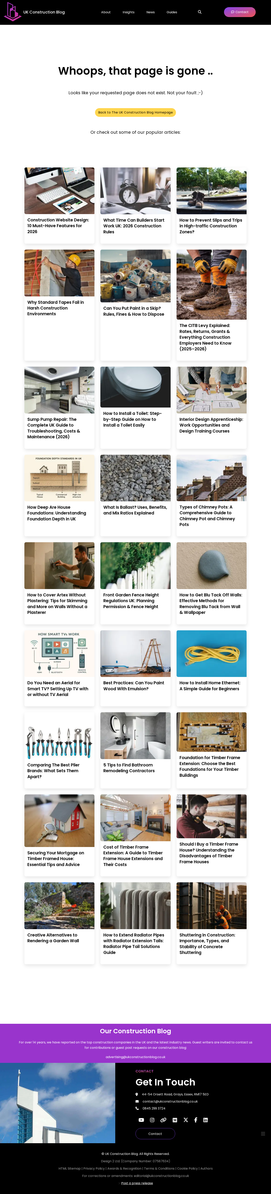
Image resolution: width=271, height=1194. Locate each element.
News (150, 12)
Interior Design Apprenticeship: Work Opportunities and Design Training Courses (211, 425)
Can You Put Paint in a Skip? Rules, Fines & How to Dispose (133, 311)
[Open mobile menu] (263, 1133)
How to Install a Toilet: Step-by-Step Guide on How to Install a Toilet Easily (132, 419)
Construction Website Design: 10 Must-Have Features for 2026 (58, 226)
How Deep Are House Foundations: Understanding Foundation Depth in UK (56, 513)
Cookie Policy (188, 1168)
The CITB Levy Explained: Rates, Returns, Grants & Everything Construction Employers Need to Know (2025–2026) (206, 337)
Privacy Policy (94, 1168)
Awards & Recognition (124, 1168)
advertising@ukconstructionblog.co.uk (135, 1057)
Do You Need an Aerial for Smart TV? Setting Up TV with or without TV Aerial (57, 688)
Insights (129, 12)
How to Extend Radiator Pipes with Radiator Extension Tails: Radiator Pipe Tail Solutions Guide (133, 943)
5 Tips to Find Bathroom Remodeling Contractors (129, 768)
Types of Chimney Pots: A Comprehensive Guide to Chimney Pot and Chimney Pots (207, 515)
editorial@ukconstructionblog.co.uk (161, 1176)
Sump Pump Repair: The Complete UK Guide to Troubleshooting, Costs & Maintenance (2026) (53, 428)
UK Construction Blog (44, 12)
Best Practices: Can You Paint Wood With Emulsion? (133, 685)
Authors (206, 1168)
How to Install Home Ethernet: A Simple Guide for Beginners (210, 685)
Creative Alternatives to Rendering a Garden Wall (53, 938)
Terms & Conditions (159, 1168)
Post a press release (137, 1183)
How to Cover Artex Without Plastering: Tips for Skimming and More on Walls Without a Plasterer (57, 603)
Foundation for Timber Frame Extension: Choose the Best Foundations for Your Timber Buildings (210, 766)
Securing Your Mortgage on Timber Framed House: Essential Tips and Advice (55, 858)
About (106, 12)
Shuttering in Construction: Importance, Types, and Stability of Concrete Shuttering (207, 943)
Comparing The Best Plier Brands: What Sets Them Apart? (53, 771)
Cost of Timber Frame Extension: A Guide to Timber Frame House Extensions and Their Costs (133, 855)
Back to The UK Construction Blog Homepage (135, 112)
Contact (155, 1134)
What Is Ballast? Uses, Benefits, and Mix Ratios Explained (135, 510)
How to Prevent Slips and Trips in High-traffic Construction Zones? (211, 226)
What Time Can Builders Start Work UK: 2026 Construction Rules (133, 226)
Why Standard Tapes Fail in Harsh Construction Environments (55, 308)
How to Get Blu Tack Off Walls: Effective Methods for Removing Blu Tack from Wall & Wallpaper (211, 603)
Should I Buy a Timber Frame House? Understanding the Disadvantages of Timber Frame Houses (209, 852)
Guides (172, 12)
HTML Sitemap (70, 1168)
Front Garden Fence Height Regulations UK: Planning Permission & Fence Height (131, 600)
